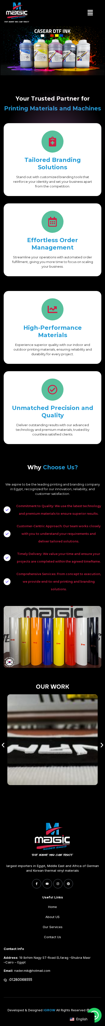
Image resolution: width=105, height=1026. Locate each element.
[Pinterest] (68, 883)
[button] (90, 13)
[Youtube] (47, 883)
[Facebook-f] (36, 883)
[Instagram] (58, 883)
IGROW (49, 1010)
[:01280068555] (5, 980)
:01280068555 (20, 979)
